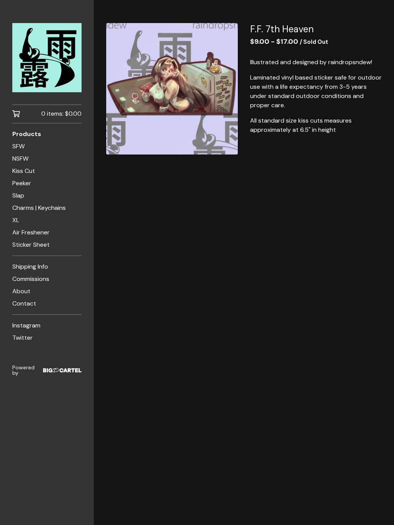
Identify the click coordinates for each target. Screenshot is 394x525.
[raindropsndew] (47, 57)
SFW (18, 146)
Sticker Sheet (31, 245)
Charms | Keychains (39, 208)
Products (26, 134)
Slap (18, 195)
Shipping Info (30, 266)
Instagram (26, 325)
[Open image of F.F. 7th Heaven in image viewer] (172, 89)
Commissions (30, 279)
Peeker (21, 183)
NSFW (20, 159)
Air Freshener (31, 232)
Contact (24, 303)
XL (15, 220)
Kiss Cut (23, 171)
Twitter (22, 338)
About (21, 291)
